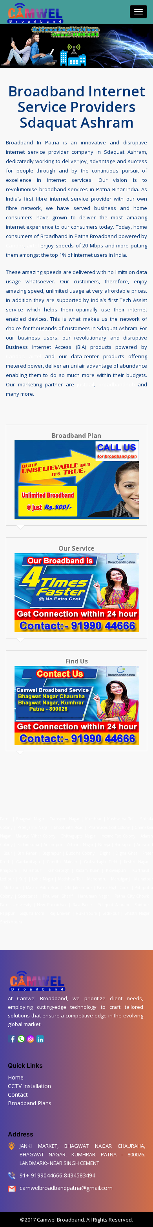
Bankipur (123, 844)
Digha (105, 853)
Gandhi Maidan (62, 861)
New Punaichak (52, 904)
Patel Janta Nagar (33, 827)
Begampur (51, 853)
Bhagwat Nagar (30, 819)
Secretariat (27, 896)
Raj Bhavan (60, 913)
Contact (18, 1094)
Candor (15, 245)
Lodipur (7, 879)
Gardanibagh (28, 861)
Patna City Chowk (132, 896)
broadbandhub (116, 384)
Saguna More (32, 913)
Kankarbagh (58, 870)
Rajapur (7, 913)
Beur (8, 853)
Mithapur (12, 887)
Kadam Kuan (88, 870)
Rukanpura (86, 913)
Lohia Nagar (42, 879)
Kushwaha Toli (121, 819)
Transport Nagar (65, 819)
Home (16, 1077)
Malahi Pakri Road (43, 887)
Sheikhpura (11, 922)
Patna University (15, 904)
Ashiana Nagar (80, 844)
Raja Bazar (83, 904)
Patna (6, 819)
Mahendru (97, 879)
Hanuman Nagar (93, 896)
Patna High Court (113, 887)
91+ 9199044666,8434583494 (57, 1175)
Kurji (22, 879)
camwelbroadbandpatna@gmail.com (66, 1187)
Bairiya (104, 844)
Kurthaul (140, 870)
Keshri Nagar (136, 861)
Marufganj (120, 879)
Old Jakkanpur (78, 887)
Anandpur (54, 844)
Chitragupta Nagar (77, 836)
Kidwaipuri (116, 870)
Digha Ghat (126, 853)
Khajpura (8, 870)
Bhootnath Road (69, 827)
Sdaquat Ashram (113, 904)
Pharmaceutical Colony (109, 827)
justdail (85, 384)
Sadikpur (110, 913)
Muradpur (143, 879)
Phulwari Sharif (58, 896)
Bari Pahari (27, 853)
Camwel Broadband (60, 1219)
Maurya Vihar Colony (35, 836)
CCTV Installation (29, 1086)
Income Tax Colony (117, 836)
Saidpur (142, 904)
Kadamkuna (28, 844)
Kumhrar (93, 819)
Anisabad (145, 844)
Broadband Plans (29, 1103)
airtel (33, 245)
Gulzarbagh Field (100, 861)
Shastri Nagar (136, 913)
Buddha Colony (80, 853)
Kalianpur (32, 870)
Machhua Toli (70, 879)
